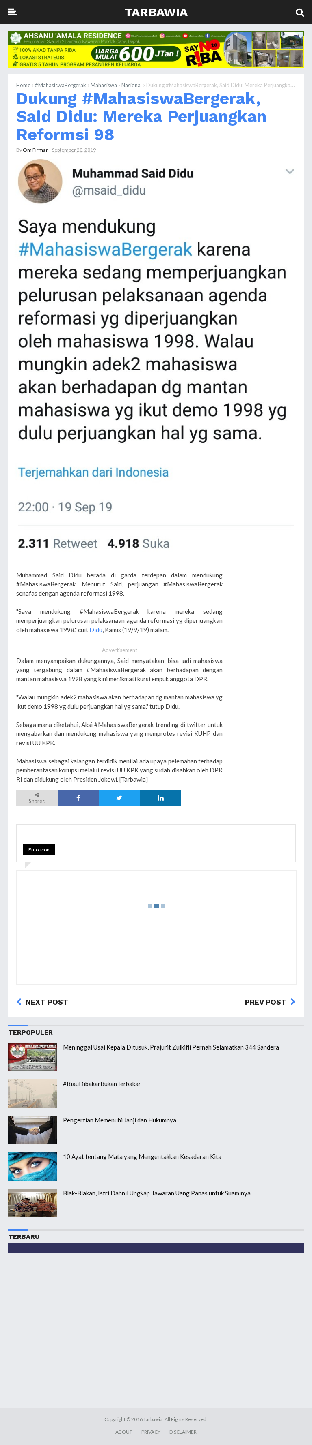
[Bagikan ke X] (119, 798)
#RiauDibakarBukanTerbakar (102, 1083)
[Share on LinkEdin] (161, 798)
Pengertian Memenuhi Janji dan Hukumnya (119, 1120)
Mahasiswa (104, 85)
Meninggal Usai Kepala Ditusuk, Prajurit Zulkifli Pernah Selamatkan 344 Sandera (171, 1047)
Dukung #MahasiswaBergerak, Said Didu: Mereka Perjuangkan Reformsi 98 (141, 116)
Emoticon (39, 849)
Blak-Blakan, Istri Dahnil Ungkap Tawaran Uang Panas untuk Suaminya (157, 1193)
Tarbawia (156, 12)
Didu (95, 629)
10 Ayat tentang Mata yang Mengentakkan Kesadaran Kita (142, 1156)
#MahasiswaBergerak (60, 85)
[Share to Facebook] (78, 798)
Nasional (131, 85)
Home (23, 85)
